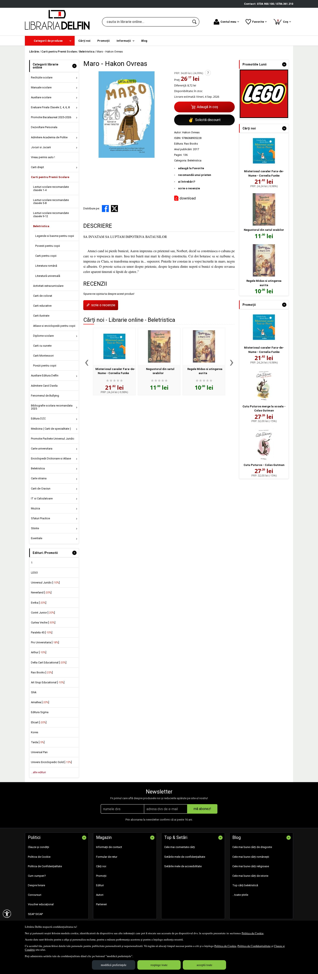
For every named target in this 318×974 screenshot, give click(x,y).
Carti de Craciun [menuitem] (40, 488)
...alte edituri (38, 772)
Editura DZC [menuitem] (38, 418)
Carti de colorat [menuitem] (42, 295)
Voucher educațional (41, 904)
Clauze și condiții (38, 847)
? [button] (208, 72)
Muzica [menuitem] (35, 508)
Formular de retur (106, 856)
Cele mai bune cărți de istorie (250, 875)
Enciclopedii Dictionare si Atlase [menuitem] (51, 458)
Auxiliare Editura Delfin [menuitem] (44, 375)
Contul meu (228, 21)
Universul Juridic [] (45, 582)
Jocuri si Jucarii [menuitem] (41, 147)
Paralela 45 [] (41, 632)
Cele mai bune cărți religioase (250, 866)
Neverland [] (41, 592)
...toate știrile (240, 894)
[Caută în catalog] (194, 22)
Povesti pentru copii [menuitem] (47, 245)
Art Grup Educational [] (47, 682)
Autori (99, 894)
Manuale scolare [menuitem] (41, 87)
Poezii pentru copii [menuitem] (44, 365)
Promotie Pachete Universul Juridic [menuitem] (52, 438)
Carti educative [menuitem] (42, 305)
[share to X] (114, 208)
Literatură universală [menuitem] (47, 275)
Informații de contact (109, 847)
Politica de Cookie (252, 933)
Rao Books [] (42, 672)
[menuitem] (50, 41)
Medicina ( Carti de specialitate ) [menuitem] (51, 428)
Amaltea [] (40, 702)
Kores (34, 732)
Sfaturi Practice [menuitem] (40, 518)
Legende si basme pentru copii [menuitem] (54, 236)
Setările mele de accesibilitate (183, 866)
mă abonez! (202, 809)
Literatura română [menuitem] (46, 265)
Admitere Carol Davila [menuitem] (44, 385)
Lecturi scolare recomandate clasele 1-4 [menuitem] (51, 188)
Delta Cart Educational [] (48, 662)
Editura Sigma (39, 712)
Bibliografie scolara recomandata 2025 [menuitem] (51, 407)
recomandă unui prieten (194, 175)
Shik (34, 692)
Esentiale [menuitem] (36, 538)
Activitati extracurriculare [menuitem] (48, 285)
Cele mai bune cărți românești (250, 856)
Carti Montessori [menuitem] (43, 355)
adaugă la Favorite (191, 168)
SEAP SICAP (35, 914)
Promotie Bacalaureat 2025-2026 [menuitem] (51, 117)
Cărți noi (101, 866)
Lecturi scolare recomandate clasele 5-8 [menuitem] (51, 201)
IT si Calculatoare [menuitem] (42, 498)
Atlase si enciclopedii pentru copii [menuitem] (54, 325)
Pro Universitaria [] (45, 642)
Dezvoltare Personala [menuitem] (44, 127)
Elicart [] (39, 722)
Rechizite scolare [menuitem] (41, 77)
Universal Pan (39, 752)
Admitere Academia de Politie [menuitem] (49, 137)
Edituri (100, 885)
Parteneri (101, 904)
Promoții (101, 875)
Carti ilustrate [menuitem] (41, 315)
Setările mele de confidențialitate (184, 856)
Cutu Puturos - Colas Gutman (264, 465)
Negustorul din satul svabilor (264, 229)
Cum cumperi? (37, 875)
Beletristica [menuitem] (41, 226)
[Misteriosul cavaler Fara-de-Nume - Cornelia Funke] (114, 346)
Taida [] (38, 742)
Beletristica (194, 160)
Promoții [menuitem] (103, 40)
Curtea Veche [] (43, 622)
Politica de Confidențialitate (254, 946)
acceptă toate (204, 965)
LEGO (34, 572)
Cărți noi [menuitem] (84, 40)
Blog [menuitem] (144, 40)
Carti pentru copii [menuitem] (45, 255)
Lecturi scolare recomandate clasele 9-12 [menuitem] (51, 214)
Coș (283, 21)
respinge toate (159, 965)
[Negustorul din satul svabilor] (159, 346)
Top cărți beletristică (245, 885)
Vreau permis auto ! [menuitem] (43, 157)
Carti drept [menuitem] (37, 167)
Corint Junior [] (43, 612)
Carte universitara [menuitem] (41, 448)
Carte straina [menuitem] (39, 478)
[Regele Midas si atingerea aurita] (204, 346)
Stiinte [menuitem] (35, 528)
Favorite (258, 21)
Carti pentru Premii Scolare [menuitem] (50, 177)
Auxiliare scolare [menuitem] (41, 97)
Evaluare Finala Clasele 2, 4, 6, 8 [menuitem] (50, 107)
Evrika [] (38, 602)
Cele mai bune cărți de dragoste (252, 847)
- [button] (74, 66)
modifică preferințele (113, 965)
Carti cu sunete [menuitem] (42, 345)
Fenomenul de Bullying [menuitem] (45, 395)
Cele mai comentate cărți (179, 847)
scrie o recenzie (189, 188)
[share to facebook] (105, 208)
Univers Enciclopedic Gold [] (51, 762)
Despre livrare (36, 885)
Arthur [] (38, 652)
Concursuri (34, 894)
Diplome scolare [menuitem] (43, 335)
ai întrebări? (186, 181)
